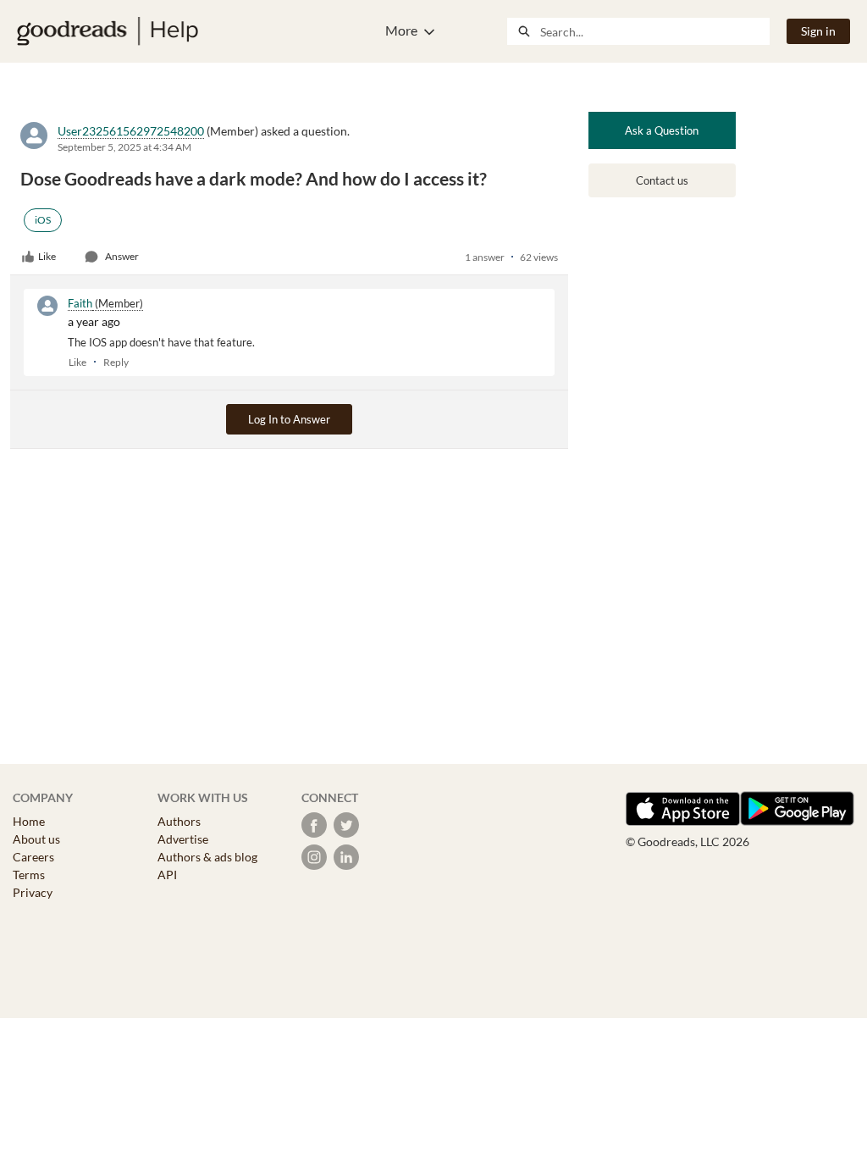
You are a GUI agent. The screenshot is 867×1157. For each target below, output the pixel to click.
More (401, 30)
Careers (33, 857)
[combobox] (654, 31)
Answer (122, 256)
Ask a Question (662, 130)
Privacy (32, 892)
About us (36, 839)
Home (29, 821)
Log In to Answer (289, 419)
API (167, 874)
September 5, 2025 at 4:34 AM (124, 147)
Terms (29, 874)
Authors (179, 821)
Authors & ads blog (207, 857)
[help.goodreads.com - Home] (107, 31)
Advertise (182, 839)
